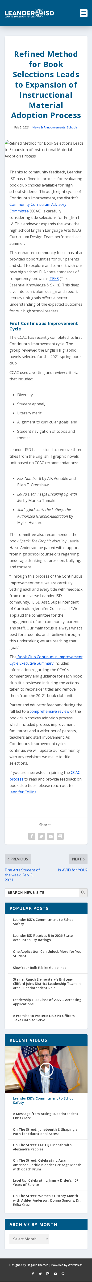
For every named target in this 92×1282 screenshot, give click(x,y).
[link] (29, 13)
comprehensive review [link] (49, 711)
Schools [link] (72, 127)
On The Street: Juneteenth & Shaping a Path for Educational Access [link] (45, 1131)
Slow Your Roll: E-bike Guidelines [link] (39, 967)
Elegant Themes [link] (37, 1265)
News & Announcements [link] (49, 127)
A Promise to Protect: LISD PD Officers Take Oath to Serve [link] (44, 1017)
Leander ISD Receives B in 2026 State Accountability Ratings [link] (43, 937)
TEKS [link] (54, 278)
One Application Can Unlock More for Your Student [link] (48, 953)
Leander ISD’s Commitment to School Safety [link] (44, 921)
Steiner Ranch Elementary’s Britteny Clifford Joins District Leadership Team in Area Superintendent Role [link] (47, 983)
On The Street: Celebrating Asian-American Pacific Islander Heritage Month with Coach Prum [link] (47, 1164)
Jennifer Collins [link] (22, 792)
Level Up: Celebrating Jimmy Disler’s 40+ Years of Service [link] (46, 1182)
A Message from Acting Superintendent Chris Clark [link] (45, 1116)
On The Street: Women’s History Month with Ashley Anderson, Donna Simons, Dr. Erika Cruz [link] (47, 1200)
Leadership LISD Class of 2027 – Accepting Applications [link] (47, 1001)
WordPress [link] (75, 1265)
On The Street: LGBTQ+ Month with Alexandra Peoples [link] (42, 1147)
